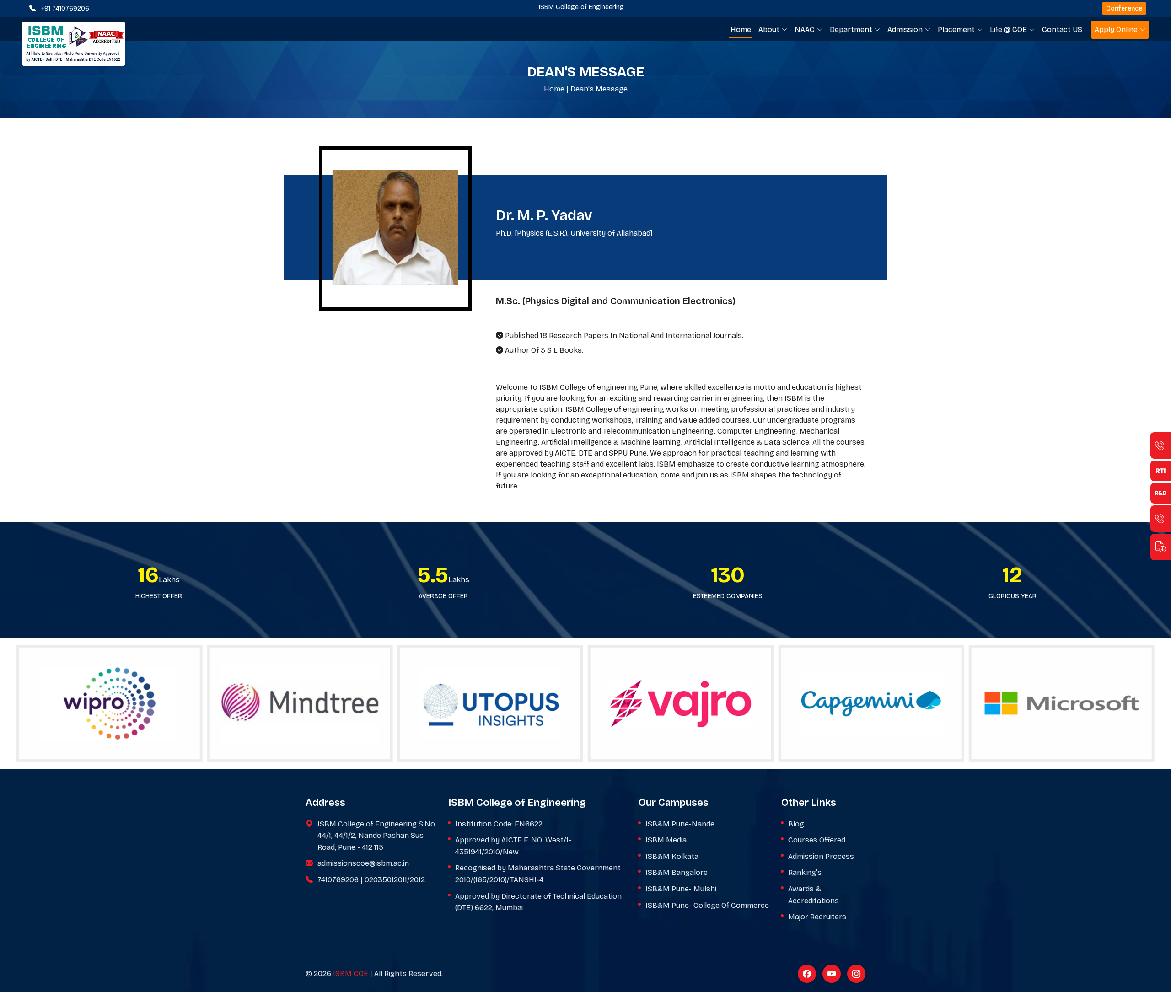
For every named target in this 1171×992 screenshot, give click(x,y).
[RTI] (1160, 471)
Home (741, 29)
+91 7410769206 (65, 8)
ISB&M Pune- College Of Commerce (707, 905)
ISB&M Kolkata (671, 856)
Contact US (1062, 29)
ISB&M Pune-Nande (679, 824)
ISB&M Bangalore (676, 872)
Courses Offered (816, 840)
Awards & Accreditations (813, 895)
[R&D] (1160, 493)
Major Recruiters (817, 916)
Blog (796, 824)
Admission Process (821, 856)
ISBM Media (666, 840)
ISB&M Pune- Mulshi (680, 889)
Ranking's (805, 872)
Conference (1124, 8)
